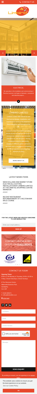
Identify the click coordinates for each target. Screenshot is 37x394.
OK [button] (19, 390)
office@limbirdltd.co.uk (10, 295)
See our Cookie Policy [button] (10, 386)
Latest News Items (18, 177)
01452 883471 (7, 293)
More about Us (18, 160)
